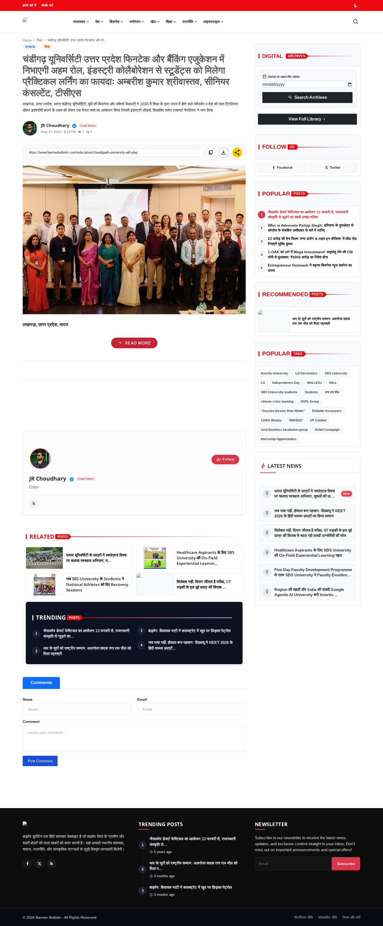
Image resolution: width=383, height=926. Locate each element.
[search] (355, 21)
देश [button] (97, 22)
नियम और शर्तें (351, 917)
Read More (134, 343)
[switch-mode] (356, 5)
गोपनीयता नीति (303, 917)
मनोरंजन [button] (134, 22)
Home (27, 40)
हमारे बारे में (29, 5)
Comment (31, 721)
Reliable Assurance (326, 411)
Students (311, 392)
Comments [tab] (41, 682)
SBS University (336, 373)
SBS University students (279, 392)
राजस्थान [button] (79, 22)
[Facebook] (27, 863)
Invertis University (274, 373)
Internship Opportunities (278, 439)
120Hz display (271, 420)
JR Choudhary (47, 478)
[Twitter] (39, 863)
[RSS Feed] (34, 504)
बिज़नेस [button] (114, 22)
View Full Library (307, 119)
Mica (332, 383)
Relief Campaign (327, 430)
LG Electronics (306, 373)
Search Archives (307, 97)
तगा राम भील (332, 392)
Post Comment (40, 761)
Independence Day (286, 383)
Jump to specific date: (281, 76)
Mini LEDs (314, 383)
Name (28, 699)
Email (142, 699)
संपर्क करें (47, 5)
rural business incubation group (284, 430)
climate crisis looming (277, 401)
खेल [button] (153, 22)
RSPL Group (310, 401)
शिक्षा (39, 40)
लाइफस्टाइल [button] (211, 22)
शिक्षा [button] (169, 22)
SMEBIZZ (295, 420)
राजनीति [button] (187, 22)
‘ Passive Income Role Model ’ (283, 411)
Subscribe (346, 864)
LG (263, 383)
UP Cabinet (318, 420)
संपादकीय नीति (327, 917)
